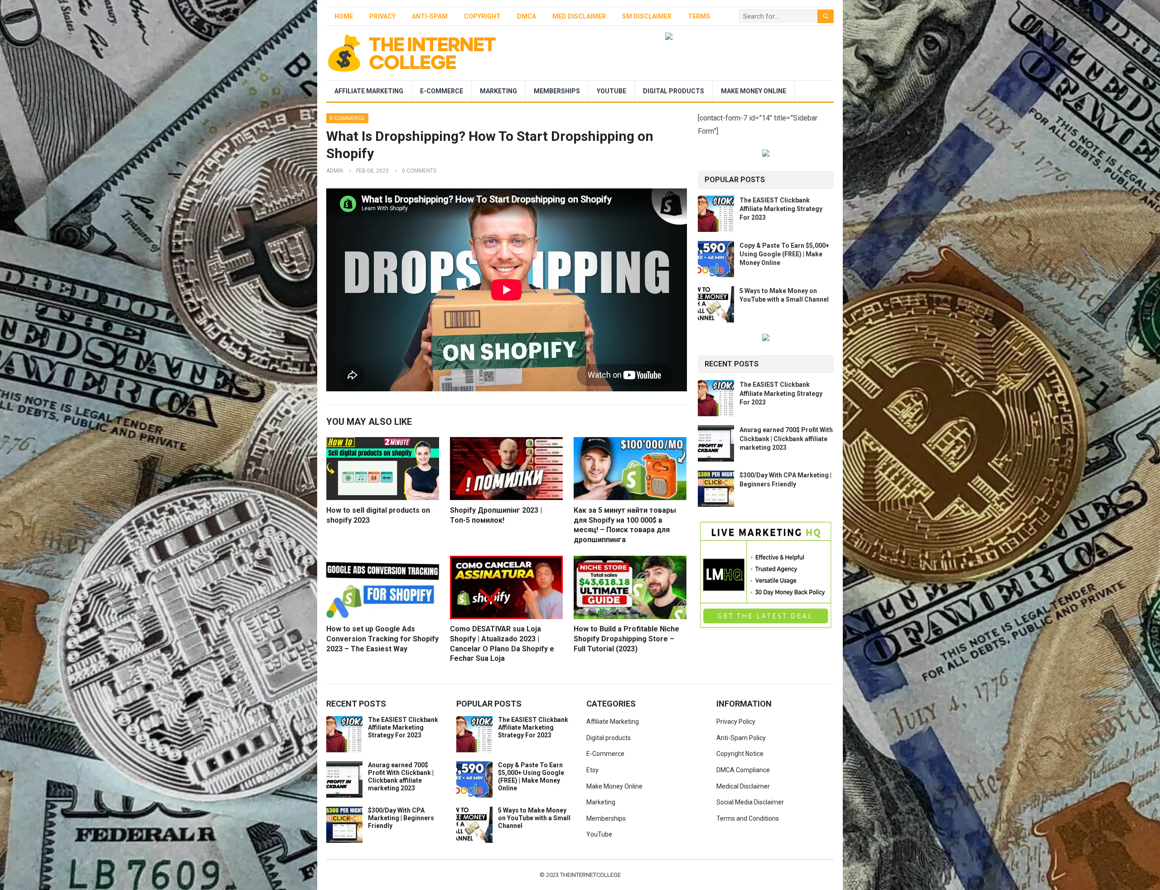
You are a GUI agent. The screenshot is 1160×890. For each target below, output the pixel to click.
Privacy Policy (735, 721)
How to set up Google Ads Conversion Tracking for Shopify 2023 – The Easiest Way (382, 639)
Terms (699, 16)
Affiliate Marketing (368, 91)
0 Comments (419, 171)
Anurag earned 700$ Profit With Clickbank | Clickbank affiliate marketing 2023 (786, 438)
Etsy (592, 770)
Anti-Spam (430, 16)
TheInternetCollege (590, 874)
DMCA (526, 16)
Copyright (482, 16)
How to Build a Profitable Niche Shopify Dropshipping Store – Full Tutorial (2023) (626, 639)
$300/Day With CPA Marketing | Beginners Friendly (401, 818)
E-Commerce (441, 91)
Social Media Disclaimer (750, 802)
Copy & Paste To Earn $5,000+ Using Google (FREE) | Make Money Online (784, 254)
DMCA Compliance (743, 770)
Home (343, 16)
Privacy (382, 16)
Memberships (557, 91)
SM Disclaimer (647, 16)
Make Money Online (753, 91)
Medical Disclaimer (743, 786)
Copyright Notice (740, 753)
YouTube (611, 91)
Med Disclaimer (579, 16)
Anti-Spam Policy (741, 737)
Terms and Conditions (747, 818)
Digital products (673, 91)
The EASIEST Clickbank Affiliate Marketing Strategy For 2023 (781, 209)
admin (334, 171)
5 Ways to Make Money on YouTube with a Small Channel (534, 818)
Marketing (498, 91)
